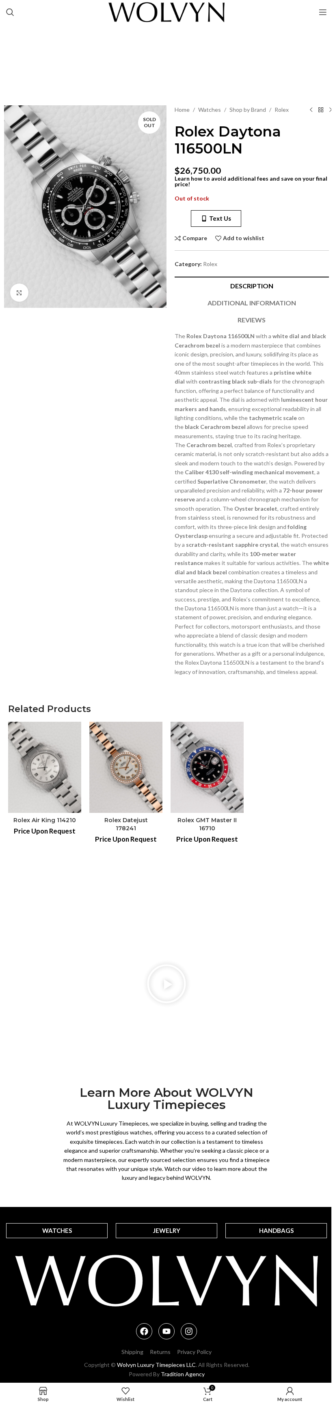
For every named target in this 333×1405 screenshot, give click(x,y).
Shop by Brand (247, 109)
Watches (209, 109)
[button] (166, 985)
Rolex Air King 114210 (44, 820)
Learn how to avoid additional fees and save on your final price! (251, 181)
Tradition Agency (183, 1374)
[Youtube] (166, 1331)
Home (182, 109)
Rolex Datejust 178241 (126, 824)
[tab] (252, 285)
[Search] (10, 12)
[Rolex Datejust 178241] (125, 767)
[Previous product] (311, 110)
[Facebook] (144, 1331)
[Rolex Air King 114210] (44, 767)
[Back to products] (321, 110)
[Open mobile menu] (323, 12)
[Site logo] (166, 11)
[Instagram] (189, 1331)
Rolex (282, 109)
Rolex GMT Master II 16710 (207, 824)
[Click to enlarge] (19, 293)
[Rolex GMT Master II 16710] (207, 767)
